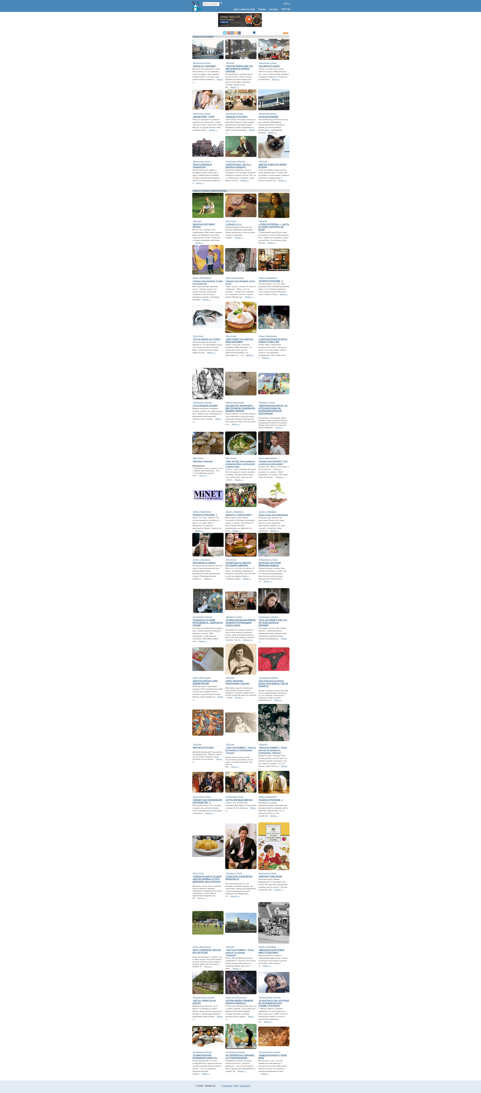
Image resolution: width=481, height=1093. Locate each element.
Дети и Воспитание (202, 277)
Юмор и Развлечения (268, 277)
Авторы (273, 9)
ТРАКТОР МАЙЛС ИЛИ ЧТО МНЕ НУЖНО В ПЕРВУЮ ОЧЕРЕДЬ (239, 69)
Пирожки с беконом (203, 461)
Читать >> (234, 87)
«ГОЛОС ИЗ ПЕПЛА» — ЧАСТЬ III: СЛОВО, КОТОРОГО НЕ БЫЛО (273, 227)
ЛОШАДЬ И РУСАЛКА (237, 117)
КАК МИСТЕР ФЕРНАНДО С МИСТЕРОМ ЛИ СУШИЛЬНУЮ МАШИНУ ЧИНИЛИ (240, 408)
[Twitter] (224, 32)
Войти (287, 3)
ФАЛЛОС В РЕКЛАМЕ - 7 (205, 515)
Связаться (244, 1085)
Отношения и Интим (202, 402)
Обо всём (230, 62)
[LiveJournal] (242, 32)
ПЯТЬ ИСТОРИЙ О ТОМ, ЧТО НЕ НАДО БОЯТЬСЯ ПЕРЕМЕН (272, 622)
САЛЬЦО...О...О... (234, 224)
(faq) (252, 9)
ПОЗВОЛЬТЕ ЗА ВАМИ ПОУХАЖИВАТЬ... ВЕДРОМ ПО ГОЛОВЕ (208, 622)
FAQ (236, 1085)
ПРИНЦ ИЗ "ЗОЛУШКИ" (204, 66)
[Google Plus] (228, 32)
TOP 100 (285, 9)
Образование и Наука (268, 559)
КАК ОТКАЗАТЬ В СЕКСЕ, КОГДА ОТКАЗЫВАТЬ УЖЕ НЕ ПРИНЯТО (273, 683)
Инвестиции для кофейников (273, 515)
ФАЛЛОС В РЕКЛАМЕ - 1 (271, 800)
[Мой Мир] (239, 32)
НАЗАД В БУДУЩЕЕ (269, 117)
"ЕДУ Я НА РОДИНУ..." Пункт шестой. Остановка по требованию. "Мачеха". (272, 750)
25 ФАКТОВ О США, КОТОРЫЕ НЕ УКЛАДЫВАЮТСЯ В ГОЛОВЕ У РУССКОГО (273, 1003)
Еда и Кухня (231, 221)
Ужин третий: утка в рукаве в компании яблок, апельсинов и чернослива (240, 464)
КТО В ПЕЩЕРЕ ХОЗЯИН (205, 406)
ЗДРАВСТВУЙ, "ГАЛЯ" (204, 117)
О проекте (227, 1085)
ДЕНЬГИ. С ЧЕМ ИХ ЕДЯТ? (239, 515)
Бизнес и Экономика (234, 511)
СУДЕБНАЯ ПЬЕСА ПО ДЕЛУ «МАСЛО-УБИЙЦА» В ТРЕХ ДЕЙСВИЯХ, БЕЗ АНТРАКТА (207, 879)
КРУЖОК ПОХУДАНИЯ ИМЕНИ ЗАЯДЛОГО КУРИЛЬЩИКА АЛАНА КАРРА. (240, 622)
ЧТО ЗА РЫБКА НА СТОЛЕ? (207, 339)
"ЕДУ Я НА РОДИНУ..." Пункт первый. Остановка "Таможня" (239, 952)
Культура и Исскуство (236, 997)
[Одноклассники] (235, 32)
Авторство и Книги (201, 62)
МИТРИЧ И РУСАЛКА (203, 747)
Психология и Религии (235, 161)
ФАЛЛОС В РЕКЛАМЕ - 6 (271, 281)
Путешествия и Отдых (204, 997)
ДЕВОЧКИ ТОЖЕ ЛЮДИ (270, 876)
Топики (262, 9)
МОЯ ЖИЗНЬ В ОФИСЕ (204, 563)
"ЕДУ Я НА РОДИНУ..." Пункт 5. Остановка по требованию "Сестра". (240, 750)
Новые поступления (203, 36)
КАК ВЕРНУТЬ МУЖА (269, 66)
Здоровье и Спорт (267, 402)
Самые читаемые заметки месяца (210, 190)
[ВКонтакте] (231, 32)
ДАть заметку (241, 9)
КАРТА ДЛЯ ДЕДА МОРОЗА (239, 800)
